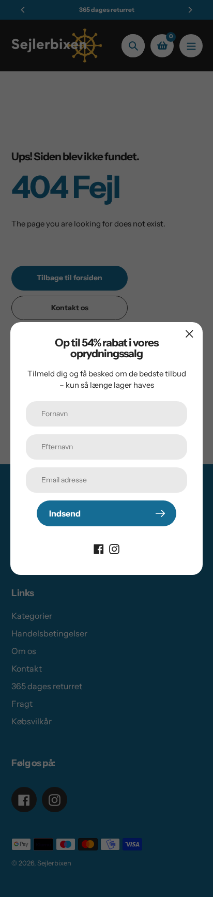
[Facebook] (99, 548)
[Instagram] (114, 548)
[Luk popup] (189, 333)
